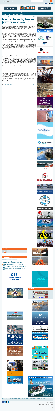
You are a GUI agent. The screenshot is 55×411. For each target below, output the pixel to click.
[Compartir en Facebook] (4, 84)
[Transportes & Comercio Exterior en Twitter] (48, 3)
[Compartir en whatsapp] (7, 84)
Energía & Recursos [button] (23, 12)
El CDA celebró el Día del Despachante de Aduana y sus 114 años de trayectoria (15, 261)
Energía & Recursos (21, 398)
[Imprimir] (33, 84)
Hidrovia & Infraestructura (31, 398)
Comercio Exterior (13, 398)
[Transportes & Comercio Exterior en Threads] (50, 3)
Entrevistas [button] (22, 14)
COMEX (45, 1)
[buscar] (51, 1)
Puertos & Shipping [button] (43, 12)
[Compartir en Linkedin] (10, 84)
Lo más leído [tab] (8, 259)
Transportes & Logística (6, 400)
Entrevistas (21, 400)
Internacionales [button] (16, 14)
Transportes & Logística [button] (7, 14)
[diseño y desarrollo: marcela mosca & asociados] (51, 407)
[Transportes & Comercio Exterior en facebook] (46, 3)
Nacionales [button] (7, 12)
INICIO (3, 12)
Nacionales (7, 398)
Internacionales (15, 400)
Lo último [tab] (4, 259)
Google (48, 1)
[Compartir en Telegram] (8, 84)
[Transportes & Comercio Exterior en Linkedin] (52, 3)
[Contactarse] (45, 3)
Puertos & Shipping (41, 398)
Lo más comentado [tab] (14, 259)
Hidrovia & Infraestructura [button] (33, 12)
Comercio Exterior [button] (14, 12)
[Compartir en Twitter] (5, 84)
